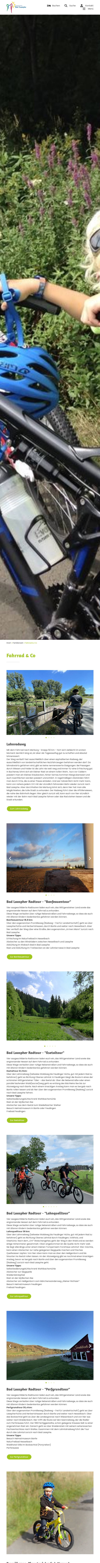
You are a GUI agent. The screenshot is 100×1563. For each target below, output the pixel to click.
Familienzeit (18, 643)
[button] (10, 703)
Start (9, 643)
